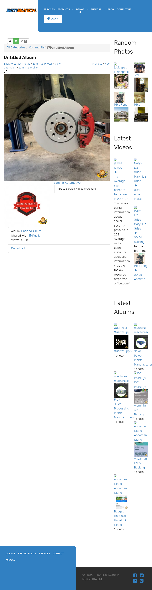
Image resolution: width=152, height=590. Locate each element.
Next (107, 63)
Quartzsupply (123, 332)
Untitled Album (31, 231)
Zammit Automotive (67, 183)
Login (54, 18)
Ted (136, 75)
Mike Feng (121, 104)
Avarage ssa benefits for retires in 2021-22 (121, 190)
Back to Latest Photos (17, 63)
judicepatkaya (123, 72)
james (118, 168)
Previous (97, 63)
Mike (137, 104)
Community (37, 47)
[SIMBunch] (21, 10)
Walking (139, 242)
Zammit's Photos (42, 63)
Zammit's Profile (28, 67)
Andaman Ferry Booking (140, 463)
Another (139, 279)
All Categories (15, 47)
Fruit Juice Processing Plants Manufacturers (124, 408)
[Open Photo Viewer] (57, 72)
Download (18, 248)
